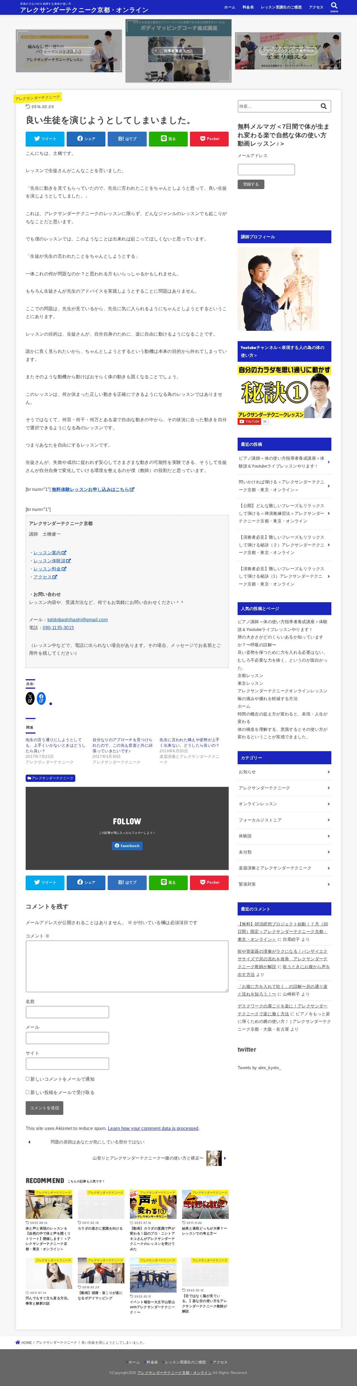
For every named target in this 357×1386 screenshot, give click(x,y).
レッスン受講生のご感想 (281, 7)
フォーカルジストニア (260, 820)
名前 (30, 1001)
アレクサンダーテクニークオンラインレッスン (283, 691)
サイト (32, 1052)
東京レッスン (250, 683)
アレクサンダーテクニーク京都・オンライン (84, 9)
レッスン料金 (47, 569)
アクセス (316, 7)
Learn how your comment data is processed (153, 1128)
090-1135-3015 (58, 627)
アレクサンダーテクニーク (37, 98)
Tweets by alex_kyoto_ (259, 1068)
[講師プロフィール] (278, 327)
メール (32, 1027)
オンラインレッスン (258, 804)
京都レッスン (250, 675)
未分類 (245, 852)
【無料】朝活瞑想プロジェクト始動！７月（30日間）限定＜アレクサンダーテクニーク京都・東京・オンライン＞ (283, 932)
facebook (130, 846)
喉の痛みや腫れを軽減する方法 (268, 698)
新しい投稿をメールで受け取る (62, 1092)
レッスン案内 (47, 552)
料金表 (248, 7)
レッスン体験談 (49, 560)
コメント (38, 935)
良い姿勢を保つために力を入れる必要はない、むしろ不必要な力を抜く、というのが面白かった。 (283, 660)
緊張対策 (247, 884)
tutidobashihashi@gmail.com (77, 619)
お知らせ (247, 772)
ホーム (229, 7)
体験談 (245, 836)
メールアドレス (252, 155)
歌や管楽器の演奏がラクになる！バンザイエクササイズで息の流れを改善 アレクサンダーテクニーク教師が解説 (283, 959)
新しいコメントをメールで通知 (62, 1078)
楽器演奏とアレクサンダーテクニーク (275, 868)
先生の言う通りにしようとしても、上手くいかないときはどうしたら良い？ (56, 745)
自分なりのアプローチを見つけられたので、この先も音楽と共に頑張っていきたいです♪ (123, 745)
